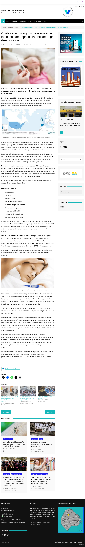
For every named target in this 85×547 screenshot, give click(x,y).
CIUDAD (32, 21)
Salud (44, 44)
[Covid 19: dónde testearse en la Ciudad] (46, 391)
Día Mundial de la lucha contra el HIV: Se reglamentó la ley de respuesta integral (28, 398)
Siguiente (49, 412)
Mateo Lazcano (37, 449)
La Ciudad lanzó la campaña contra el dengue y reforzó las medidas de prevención (14, 444)
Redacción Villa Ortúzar (9, 44)
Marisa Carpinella (37, 486)
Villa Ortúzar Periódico (13, 10)
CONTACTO (42, 21)
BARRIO (14, 21)
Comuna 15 (35, 439)
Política (46, 474)
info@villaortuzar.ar (7, 514)
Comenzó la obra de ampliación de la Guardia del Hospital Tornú (41, 444)
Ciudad (5, 438)
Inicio (55, 542)
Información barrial (63, 542)
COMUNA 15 (23, 21)
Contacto (81, 544)
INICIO (8, 21)
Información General (36, 44)
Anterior (7, 412)
